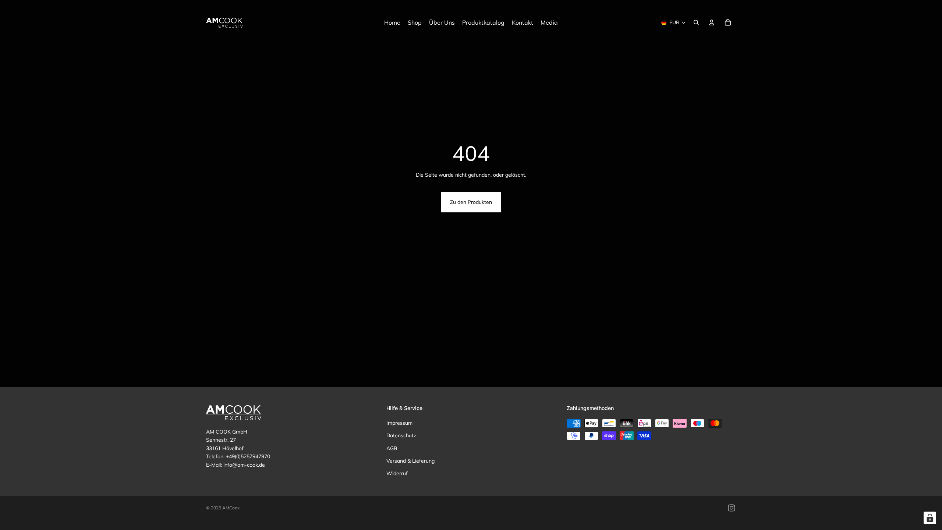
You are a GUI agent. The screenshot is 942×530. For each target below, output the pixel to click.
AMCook (231, 507)
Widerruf (397, 473)
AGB (391, 448)
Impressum (399, 423)
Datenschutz (401, 435)
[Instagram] (731, 508)
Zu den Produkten (471, 202)
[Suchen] (696, 22)
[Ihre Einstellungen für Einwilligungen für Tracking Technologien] (930, 518)
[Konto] (712, 22)
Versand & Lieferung (410, 460)
